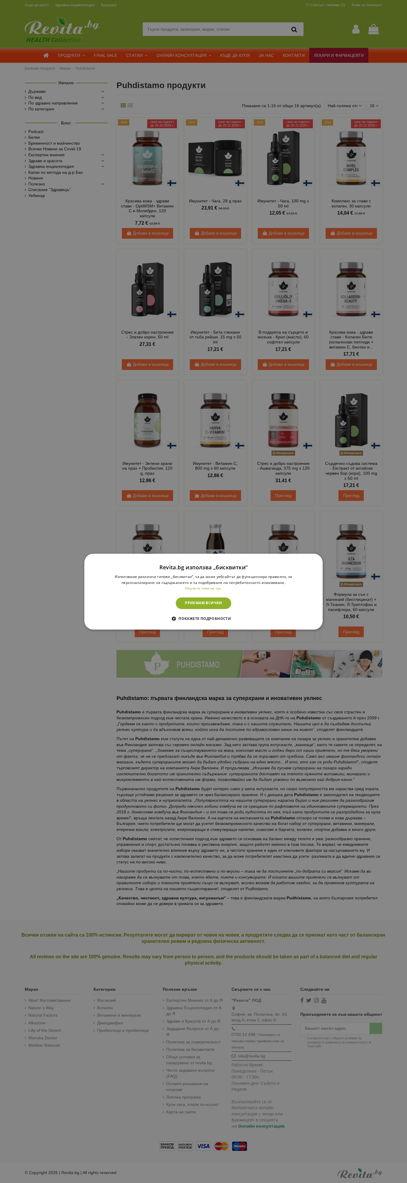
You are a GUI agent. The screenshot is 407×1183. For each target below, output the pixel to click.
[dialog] (203, 591)
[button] (203, 618)
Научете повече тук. (203, 588)
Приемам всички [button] (203, 603)
